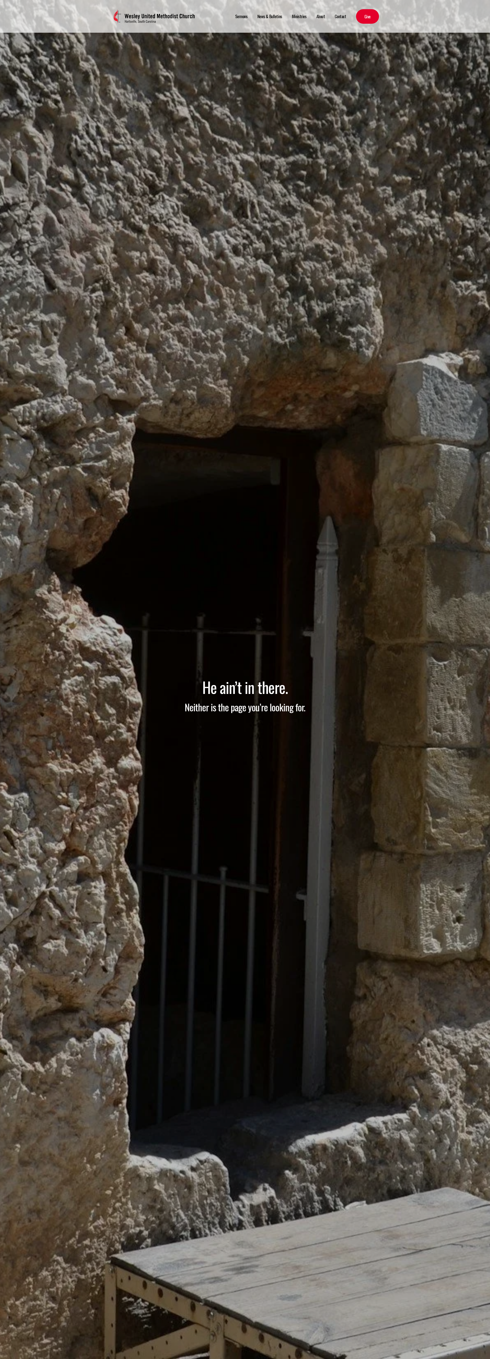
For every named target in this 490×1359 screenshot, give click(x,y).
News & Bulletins (269, 16)
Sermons (241, 16)
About (320, 16)
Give (367, 16)
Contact (340, 16)
